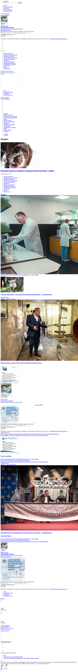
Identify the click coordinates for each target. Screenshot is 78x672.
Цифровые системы (9, 56)
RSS (5, 655)
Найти (20, 2)
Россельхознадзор (8, 6)
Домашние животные (9, 59)
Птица (5, 119)
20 (4, 586)
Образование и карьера (10, 64)
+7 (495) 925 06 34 (5, 625)
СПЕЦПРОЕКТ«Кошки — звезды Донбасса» (8, 298)
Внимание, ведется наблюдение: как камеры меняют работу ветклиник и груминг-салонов (24, 461)
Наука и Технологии (9, 61)
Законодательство (8, 53)
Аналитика (6, 65)
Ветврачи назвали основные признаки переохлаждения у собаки (27, 171)
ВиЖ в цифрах (7, 130)
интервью (3, 194)
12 (1, 428)
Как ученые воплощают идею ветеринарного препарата (15, 460)
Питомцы (3, 276)
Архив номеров (8, 9)
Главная (6, 134)
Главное (6, 113)
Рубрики (6, 1)
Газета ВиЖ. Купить (6, 30)
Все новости (7, 68)
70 (4, 36)
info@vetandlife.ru (5, 15)
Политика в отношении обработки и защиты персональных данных (21, 658)
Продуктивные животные (10, 57)
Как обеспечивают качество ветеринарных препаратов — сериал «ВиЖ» (20, 275)
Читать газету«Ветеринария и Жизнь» (7, 26)
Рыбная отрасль (8, 120)
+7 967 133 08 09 (5, 97)
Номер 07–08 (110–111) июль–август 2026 (11, 28)
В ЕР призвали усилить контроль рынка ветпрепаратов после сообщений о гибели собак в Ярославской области (30, 434)
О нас (5, 5)
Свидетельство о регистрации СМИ (13, 656)
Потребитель (7, 126)
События (6, 131)
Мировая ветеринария (9, 63)
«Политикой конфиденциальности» (58, 38)
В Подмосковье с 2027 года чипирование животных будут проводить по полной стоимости (24, 435)
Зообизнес (6, 60)
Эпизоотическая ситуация (10, 54)
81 (4, 428)
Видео (5, 67)
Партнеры (6, 8)
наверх (3, 598)
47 (1, 36)
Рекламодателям (8, 11)
